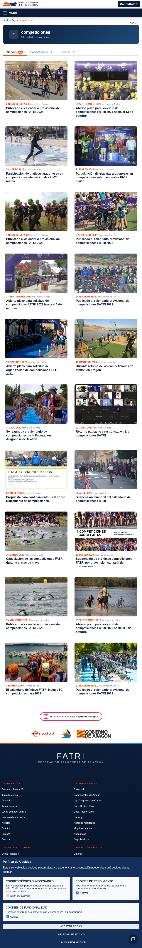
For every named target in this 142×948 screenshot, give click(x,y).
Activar (83, 892)
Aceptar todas (71, 926)
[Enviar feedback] (133, 939)
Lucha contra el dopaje (14, 811)
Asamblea (7, 800)
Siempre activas (19, 895)
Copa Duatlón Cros (84, 806)
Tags (14, 20)
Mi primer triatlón (83, 828)
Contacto (6, 839)
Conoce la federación (13, 789)
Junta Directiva (10, 795)
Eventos (67, 51)
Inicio (6, 20)
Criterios (78, 853)
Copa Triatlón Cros (84, 811)
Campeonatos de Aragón (87, 795)
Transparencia (9, 806)
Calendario (129, 4)
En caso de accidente (13, 817)
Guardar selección (71, 934)
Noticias (14, 51)
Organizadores (81, 839)
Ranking (78, 817)
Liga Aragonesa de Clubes (88, 800)
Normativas (80, 834)
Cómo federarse (10, 853)
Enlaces (6, 834)
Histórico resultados (84, 822)
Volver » (134, 23)
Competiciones (41, 51)
